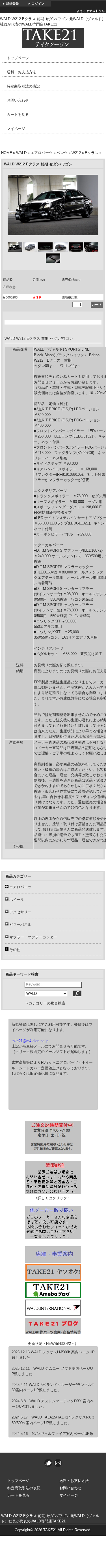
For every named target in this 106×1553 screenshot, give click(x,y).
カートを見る (18, 114)
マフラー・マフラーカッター (33, 937)
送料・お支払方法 (21, 72)
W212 (76, 153)
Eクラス (91, 153)
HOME (6, 153)
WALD (21, 153)
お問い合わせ (18, 100)
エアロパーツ (42, 153)
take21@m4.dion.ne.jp (30, 1041)
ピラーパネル (20, 924)
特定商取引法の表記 (23, 86)
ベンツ (62, 153)
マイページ (16, 129)
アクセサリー (20, 912)
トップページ (18, 58)
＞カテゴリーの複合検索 (45, 1003)
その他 (14, 950)
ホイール (16, 899)
